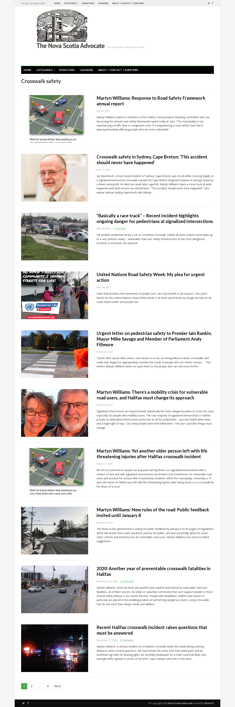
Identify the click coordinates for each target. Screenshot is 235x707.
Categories (70, 3)
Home (57, 3)
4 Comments (127, 640)
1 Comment (119, 228)
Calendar (103, 3)
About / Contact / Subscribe (128, 3)
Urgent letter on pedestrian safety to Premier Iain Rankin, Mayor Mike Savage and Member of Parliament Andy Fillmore (154, 339)
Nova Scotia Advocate (180, 703)
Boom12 (209, 703)
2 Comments (127, 581)
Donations (88, 3)
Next (58, 686)
